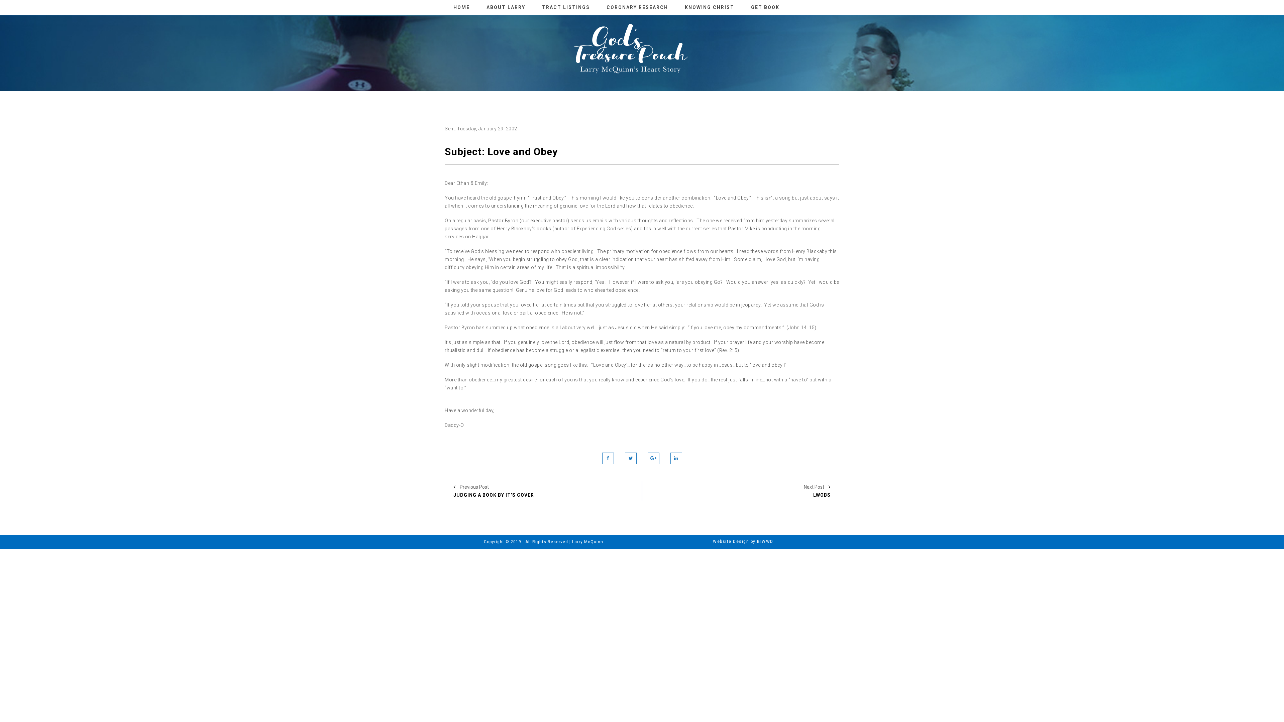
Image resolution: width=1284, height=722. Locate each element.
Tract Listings (566, 7)
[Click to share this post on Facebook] (608, 458)
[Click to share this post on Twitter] (631, 458)
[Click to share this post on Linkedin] (676, 458)
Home (461, 7)
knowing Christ (709, 7)
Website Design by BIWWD (743, 541)
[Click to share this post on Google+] (653, 458)
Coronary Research (637, 7)
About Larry (506, 7)
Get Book (765, 7)
